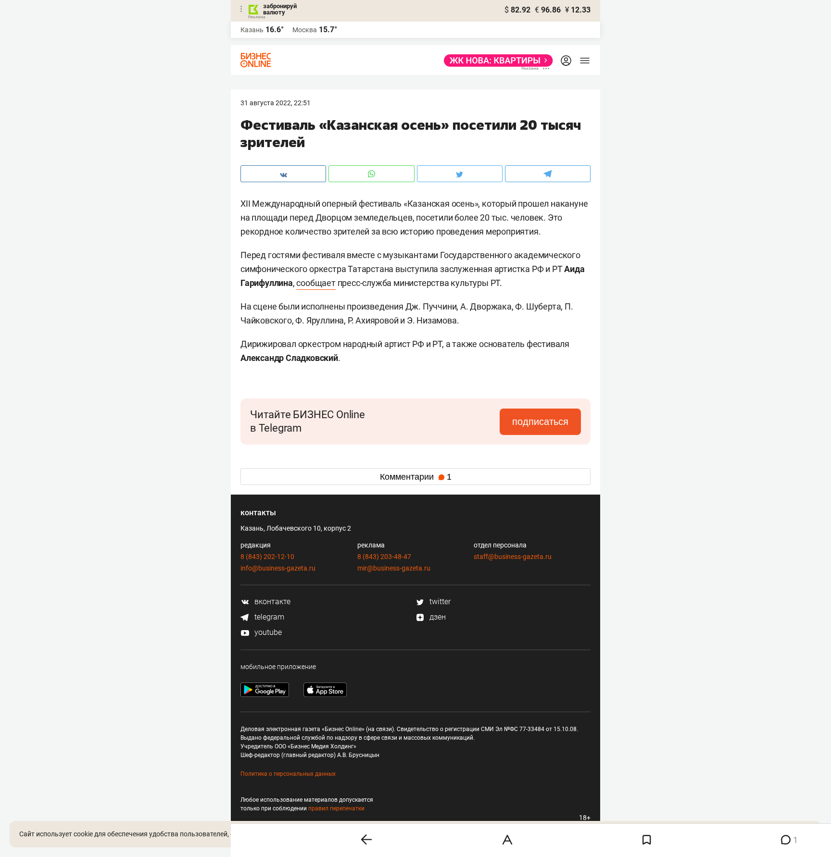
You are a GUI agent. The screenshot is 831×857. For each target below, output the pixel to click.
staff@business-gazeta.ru (513, 556)
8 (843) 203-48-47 (384, 556)
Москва (304, 30)
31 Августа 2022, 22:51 (275, 103)
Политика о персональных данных (288, 773)
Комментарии (416, 477)
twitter (439, 601)
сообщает (315, 283)
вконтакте (271, 601)
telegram (268, 616)
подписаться (540, 421)
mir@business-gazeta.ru (393, 568)
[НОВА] (495, 60)
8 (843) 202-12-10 (267, 556)
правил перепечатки (336, 808)
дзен (437, 616)
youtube (267, 632)
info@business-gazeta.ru (277, 568)
